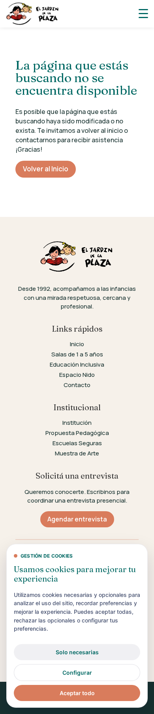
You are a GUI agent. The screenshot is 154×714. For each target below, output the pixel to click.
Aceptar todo (77, 693)
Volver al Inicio (45, 168)
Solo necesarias (77, 652)
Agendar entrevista (77, 519)
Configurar (77, 672)
